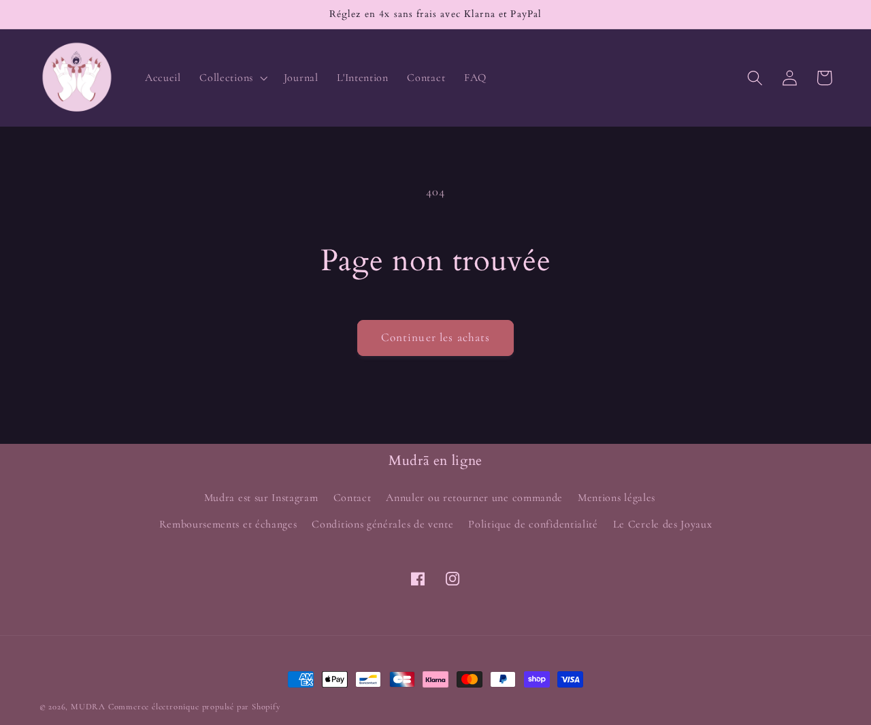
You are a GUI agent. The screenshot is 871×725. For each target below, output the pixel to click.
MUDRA (88, 706)
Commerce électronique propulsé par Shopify (194, 706)
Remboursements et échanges (228, 524)
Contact (352, 497)
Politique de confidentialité (532, 524)
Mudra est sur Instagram (261, 497)
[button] (232, 77)
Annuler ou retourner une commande (474, 497)
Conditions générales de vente (382, 524)
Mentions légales (616, 497)
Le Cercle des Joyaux (662, 524)
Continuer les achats (436, 337)
